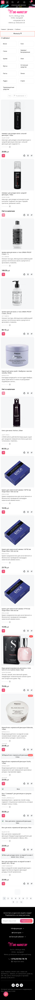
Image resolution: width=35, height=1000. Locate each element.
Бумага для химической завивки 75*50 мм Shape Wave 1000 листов (16, 609)
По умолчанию (20, 96)
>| (21, 902)
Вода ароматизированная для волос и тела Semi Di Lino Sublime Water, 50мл (16, 669)
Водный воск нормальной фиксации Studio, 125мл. (16, 762)
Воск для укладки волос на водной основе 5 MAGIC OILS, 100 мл (16, 862)
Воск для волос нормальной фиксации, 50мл (16, 827)
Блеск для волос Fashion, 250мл (12, 430)
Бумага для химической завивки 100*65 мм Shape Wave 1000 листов (16, 491)
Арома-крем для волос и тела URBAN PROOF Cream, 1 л (16, 253)
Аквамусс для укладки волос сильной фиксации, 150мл (14, 134)
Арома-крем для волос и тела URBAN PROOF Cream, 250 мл (16, 312)
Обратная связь (18, 961)
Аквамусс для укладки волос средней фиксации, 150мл (14, 194)
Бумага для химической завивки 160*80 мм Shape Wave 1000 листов (16, 550)
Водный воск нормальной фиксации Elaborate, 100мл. (17, 728)
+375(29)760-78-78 (19, 20)
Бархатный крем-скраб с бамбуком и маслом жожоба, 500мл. (17, 372)
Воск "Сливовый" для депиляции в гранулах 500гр (16, 794)
